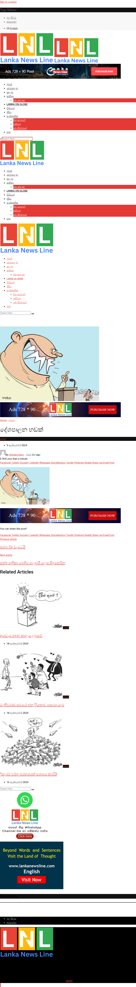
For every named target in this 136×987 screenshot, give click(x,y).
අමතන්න (12, 21)
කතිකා (10, 96)
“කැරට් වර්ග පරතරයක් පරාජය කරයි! (28, 774)
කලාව (10, 92)
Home (3, 420)
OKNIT (69, 981)
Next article (6, 555)
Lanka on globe (17, 104)
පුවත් (9, 84)
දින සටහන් (19, 120)
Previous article (8, 539)
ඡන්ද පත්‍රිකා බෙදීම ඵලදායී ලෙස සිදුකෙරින (32, 563)
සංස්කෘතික (12, 116)
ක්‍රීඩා (9, 112)
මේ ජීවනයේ (20, 128)
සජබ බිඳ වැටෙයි (12, 547)
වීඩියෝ (11, 108)
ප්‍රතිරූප (17, 124)
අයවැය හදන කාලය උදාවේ (21, 636)
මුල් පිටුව (11, 17)
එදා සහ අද (19, 100)
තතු (9, 132)
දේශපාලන (12, 88)
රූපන (12, 420)
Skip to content (8, 1)
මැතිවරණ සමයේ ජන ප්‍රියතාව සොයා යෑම (32, 705)
